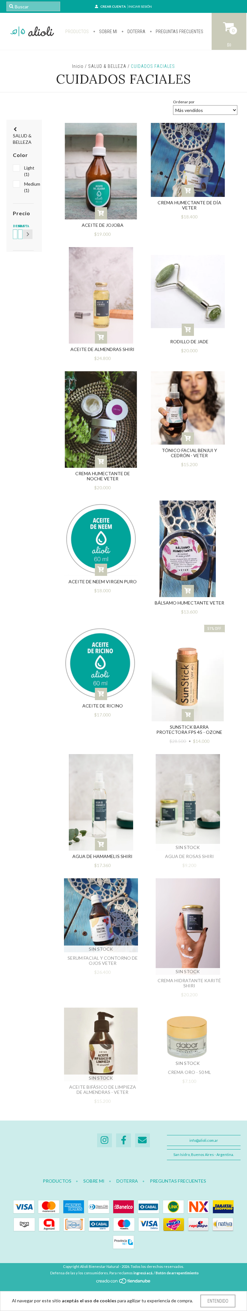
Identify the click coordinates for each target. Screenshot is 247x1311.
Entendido (217, 1301)
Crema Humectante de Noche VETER (102, 476)
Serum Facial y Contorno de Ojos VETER (103, 960)
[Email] (142, 1140)
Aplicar (27, 234)
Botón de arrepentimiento (177, 1273)
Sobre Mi (107, 31)
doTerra (135, 31)
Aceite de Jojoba (103, 225)
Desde (14, 226)
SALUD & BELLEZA (107, 66)
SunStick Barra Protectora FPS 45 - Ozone (189, 729)
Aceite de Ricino (102, 705)
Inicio (78, 66)
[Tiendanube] (124, 1283)
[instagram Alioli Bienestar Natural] (104, 1140)
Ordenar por (184, 101)
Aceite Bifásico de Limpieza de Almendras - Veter (102, 1089)
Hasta (19, 226)
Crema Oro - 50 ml (189, 1072)
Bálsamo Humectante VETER (189, 602)
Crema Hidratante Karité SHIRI (189, 983)
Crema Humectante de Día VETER (189, 205)
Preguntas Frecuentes (179, 31)
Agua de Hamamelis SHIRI (102, 856)
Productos (77, 31)
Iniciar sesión (140, 6)
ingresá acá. (143, 1273)
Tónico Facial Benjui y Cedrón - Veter (189, 453)
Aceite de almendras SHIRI (102, 349)
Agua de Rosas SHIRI (189, 856)
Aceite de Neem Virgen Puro (103, 581)
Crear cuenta (113, 6)
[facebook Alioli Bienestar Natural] (123, 1140)
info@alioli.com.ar (203, 1140)
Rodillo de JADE (189, 341)
